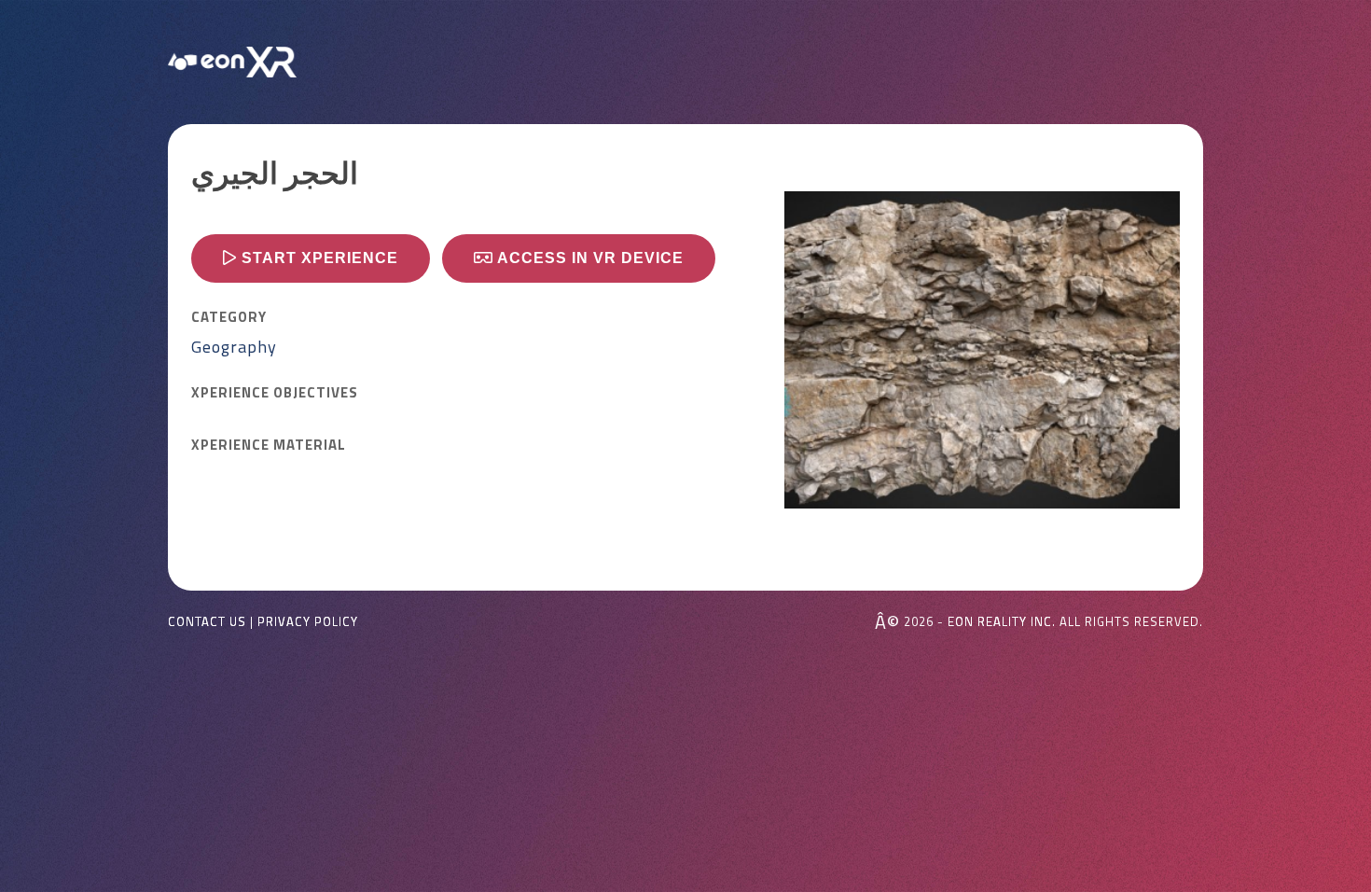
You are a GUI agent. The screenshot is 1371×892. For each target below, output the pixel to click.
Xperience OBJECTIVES (274, 393)
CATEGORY (229, 317)
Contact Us (207, 622)
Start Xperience (317, 258)
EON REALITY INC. (1002, 621)
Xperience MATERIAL (268, 445)
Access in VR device (588, 258)
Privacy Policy (307, 622)
